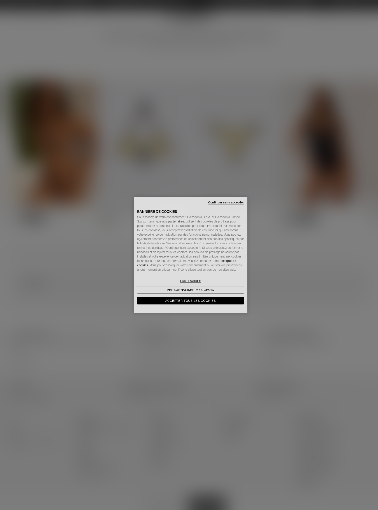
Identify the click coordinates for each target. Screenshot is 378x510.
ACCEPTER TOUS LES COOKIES (190, 301)
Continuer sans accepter (226, 202)
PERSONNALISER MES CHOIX (190, 290)
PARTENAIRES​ (190, 281)
